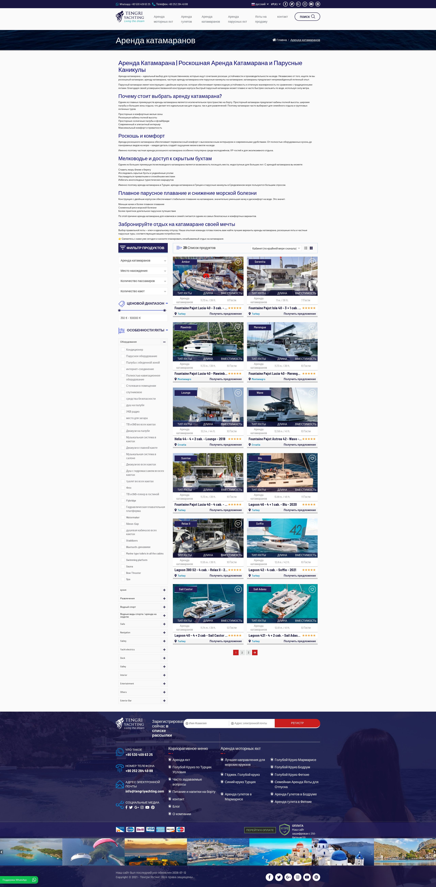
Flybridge (131, 500)
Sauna (129, 566)
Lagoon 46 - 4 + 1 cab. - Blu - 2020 (273, 504)
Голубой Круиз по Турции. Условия (192, 769)
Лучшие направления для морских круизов (245, 762)
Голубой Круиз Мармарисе (295, 760)
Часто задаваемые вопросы (187, 781)
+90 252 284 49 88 (178, 4)
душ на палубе (135, 405)
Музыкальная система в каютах (141, 439)
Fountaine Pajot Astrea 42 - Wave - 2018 (275, 439)
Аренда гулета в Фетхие (293, 801)
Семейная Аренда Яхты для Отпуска (296, 784)
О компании (182, 814)
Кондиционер (134, 349)
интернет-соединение (140, 369)
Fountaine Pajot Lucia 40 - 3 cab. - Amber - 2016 (201, 308)
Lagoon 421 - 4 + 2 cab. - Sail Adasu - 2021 (275, 635)
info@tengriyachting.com (145, 791)
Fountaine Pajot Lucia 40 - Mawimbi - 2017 (201, 373)
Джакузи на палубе (138, 430)
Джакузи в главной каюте (142, 447)
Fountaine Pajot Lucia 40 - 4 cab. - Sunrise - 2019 (201, 504)
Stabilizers (132, 540)
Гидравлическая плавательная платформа (145, 508)
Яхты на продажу (261, 19)
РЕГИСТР (297, 723)
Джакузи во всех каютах (141, 464)
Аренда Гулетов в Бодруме (296, 794)
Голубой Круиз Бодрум (292, 767)
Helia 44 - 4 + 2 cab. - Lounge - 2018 (200, 439)
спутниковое (134, 392)
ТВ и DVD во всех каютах (141, 424)
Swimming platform (136, 559)
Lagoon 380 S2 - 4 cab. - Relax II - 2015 (201, 570)
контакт (282, 16)
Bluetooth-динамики (138, 546)
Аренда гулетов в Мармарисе (238, 796)
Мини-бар (132, 523)
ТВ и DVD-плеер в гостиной (142, 494)
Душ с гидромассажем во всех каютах (145, 472)
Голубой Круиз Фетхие (292, 774)
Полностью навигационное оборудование (143, 377)
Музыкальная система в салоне (141, 456)
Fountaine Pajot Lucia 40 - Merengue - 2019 (275, 373)
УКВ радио (132, 411)
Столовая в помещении (141, 385)
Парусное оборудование (141, 356)
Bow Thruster (133, 572)
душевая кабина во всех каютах (141, 532)
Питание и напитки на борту (194, 791)
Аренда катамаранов (211, 19)
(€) (276, 4)
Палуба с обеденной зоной (143, 362)
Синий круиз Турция (240, 782)
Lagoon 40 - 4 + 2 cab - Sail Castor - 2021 (201, 635)
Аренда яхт (181, 760)
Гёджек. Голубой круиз (242, 774)
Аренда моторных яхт (163, 19)
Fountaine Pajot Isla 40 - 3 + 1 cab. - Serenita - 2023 (275, 308)
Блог (176, 806)
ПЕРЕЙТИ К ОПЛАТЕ (260, 830)
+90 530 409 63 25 (140, 4)
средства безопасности (141, 398)
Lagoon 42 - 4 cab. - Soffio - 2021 (272, 570)
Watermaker (132, 517)
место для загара (137, 418)
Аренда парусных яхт (237, 19)
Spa (128, 579)
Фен (128, 487)
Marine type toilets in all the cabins (145, 553)
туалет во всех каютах (140, 481)
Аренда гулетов (186, 19)
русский (261, 4)
